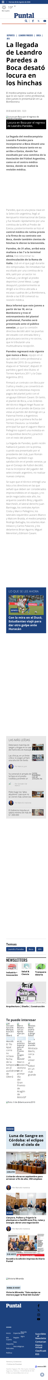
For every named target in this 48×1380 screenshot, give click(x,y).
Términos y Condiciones (13, 1361)
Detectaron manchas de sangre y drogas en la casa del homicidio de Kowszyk (20, 747)
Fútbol (31, 1038)
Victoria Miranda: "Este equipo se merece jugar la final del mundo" (23, 1293)
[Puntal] (13, 1307)
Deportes (10, 1344)
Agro (22, 1336)
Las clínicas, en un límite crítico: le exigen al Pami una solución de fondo (19, 758)
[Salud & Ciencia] (27, 966)
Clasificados (41, 1350)
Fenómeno (10, 1129)
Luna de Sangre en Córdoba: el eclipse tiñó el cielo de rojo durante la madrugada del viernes (26, 1146)
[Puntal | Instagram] (38, 1314)
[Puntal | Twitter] (38, 21)
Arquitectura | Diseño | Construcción (25, 1006)
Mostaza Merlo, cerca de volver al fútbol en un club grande (32, 1061)
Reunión (9, 1213)
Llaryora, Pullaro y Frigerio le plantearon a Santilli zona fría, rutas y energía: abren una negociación (25, 1220)
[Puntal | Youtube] (44, 21)
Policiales (10, 1348)
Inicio (8, 1333)
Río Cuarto (9, 1338)
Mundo (24, 1332)
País (15, 1342)
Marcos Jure (22, 766)
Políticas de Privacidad (14, 1364)
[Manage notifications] (42, 1375)
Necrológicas (18, 1346)
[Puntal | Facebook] (32, 21)
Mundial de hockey (13, 1288)
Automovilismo (12, 1038)
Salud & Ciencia (25, 973)
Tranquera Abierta (40, 973)
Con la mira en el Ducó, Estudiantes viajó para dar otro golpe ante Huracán (25, 623)
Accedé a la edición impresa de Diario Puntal (25, 1260)
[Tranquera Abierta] (40, 966)
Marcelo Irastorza (24, 803)
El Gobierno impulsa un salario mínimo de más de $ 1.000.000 (20, 812)
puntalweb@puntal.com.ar (20, 1373)
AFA (39, 949)
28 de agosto (11, 1254)
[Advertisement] (26, 188)
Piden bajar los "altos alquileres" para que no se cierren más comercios (20, 794)
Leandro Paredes (16, 949)
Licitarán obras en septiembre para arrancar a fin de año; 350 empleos (24, 1177)
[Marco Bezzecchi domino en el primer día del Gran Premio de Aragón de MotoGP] (20, 1059)
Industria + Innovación (12, 974)
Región (16, 1337)
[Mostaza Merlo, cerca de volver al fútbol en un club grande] (31, 1045)
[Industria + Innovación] (12, 966)
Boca (31, 949)
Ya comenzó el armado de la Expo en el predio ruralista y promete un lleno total (20, 777)
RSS (37, 1354)
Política (9, 1353)
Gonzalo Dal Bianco (21, 785)
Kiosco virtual (38, 1346)
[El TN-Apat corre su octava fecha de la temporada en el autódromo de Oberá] (9, 1041)
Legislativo (11, 1172)
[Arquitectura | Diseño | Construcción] (26, 993)
